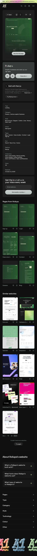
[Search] (21, 6)
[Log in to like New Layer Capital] (30, 407)
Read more (27, 92)
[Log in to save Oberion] (11, 436)
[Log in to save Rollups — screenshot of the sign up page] (16, 228)
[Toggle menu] (33, 6)
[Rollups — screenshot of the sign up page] (10, 215)
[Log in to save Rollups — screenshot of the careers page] (16, 285)
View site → (23, 76)
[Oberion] (10, 424)
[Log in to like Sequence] (30, 350)
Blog (20, 285)
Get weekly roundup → (18, 192)
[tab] (16, 14)
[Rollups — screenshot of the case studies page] (10, 243)
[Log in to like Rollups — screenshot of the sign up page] (13, 228)
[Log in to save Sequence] (33, 350)
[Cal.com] (10, 310)
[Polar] (26, 367)
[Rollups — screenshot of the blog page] (26, 272)
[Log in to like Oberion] (8, 436)
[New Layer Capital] (26, 396)
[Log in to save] (12, 76)
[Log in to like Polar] (30, 379)
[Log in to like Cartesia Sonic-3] (30, 322)
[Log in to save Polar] (33, 379)
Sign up (5, 228)
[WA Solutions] (10, 367)
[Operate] (10, 339)
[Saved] (25, 6)
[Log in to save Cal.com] (16, 322)
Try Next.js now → (12, 96)
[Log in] (29, 6)
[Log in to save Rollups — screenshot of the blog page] (33, 285)
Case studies (7, 257)
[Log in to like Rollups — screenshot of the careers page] (13, 285)
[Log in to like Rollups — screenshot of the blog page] (30, 285)
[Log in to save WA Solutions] (16, 379)
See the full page (18, 53)
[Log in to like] (7, 76)
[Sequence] (26, 339)
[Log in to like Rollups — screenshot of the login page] (30, 228)
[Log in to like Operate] (13, 350)
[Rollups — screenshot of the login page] (26, 215)
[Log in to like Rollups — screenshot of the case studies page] (13, 257)
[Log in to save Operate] (16, 350)
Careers (5, 285)
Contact (21, 257)
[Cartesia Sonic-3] (26, 310)
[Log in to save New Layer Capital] (33, 407)
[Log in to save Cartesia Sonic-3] (33, 322)
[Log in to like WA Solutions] (13, 379)
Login (21, 228)
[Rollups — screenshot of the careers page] (10, 272)
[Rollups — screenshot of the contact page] (26, 243)
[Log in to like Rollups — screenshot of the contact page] (30, 257)
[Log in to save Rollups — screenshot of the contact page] (33, 257)
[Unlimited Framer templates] (10, 396)
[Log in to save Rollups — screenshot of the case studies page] (16, 257)
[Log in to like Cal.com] (13, 322)
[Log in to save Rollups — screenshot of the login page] (33, 228)
